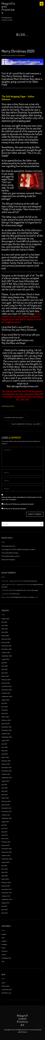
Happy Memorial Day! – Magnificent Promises (16, 584)
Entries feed (5, 986)
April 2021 (5, 835)
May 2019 (5, 913)
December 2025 (6, 646)
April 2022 (5, 795)
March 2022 (5, 798)
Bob (23, 55)
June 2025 (5, 666)
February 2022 (6, 801)
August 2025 (5, 659)
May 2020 (5, 872)
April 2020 (5, 876)
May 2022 (5, 791)
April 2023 (5, 754)
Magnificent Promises (8, 8)
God (3, 938)
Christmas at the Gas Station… (14, 417)
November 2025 (7, 649)
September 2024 (7, 696)
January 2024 (6, 723)
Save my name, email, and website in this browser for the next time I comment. (22, 498)
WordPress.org (6, 993)
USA (3, 961)
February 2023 (6, 761)
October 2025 (6, 652)
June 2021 (5, 828)
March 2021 (5, 838)
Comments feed (7, 989)
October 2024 (6, 693)
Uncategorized (6, 958)
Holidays (4, 944)
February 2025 (6, 680)
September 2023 (7, 737)
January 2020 (6, 886)
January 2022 (6, 805)
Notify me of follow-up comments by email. (18, 504)
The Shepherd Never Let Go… (11, 556)
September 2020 (7, 859)
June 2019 (5, 909)
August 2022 (5, 781)
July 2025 (4, 663)
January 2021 (6, 845)
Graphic (4, 941)
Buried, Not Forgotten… (9, 560)
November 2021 (7, 811)
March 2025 (5, 676)
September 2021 (7, 818)
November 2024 (7, 690)
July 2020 (4, 866)
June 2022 (5, 788)
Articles (11, 406)
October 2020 (6, 855)
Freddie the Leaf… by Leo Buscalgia (27, 590)
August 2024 (5, 700)
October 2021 (6, 815)
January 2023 (6, 764)
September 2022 (7, 778)
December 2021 (6, 808)
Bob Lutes (5, 597)
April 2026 (5, 632)
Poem (3, 948)
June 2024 (5, 707)
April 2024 (5, 713)
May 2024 (5, 710)
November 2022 (7, 771)
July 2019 (4, 906)
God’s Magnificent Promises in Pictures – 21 (24, 597)
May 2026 (5, 629)
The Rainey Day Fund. (8, 546)
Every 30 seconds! (31, 581)
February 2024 (6, 720)
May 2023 (5, 751)
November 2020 (7, 852)
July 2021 (4, 825)
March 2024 (5, 717)
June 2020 (5, 869)
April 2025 (5, 673)
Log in (3, 983)
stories (4, 954)
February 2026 (6, 639)
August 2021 (5, 822)
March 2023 (5, 757)
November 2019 (7, 893)
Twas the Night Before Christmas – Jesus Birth (25, 424)
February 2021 (6, 842)
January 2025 (6, 683)
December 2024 (6, 686)
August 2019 (5, 903)
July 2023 (4, 744)
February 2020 (6, 882)
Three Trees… (16, 594)
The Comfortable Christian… (10, 553)
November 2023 (7, 730)
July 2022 (4, 784)
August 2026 (5, 619)
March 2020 (5, 879)
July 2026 (4, 622)
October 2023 (6, 734)
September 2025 (7, 656)
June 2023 (5, 747)
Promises (5, 951)
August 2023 (5, 740)
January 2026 (6, 642)
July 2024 (4, 703)
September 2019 (7, 899)
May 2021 (5, 832)
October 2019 (6, 896)
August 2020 (5, 862)
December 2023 (6, 727)
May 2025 (5, 669)
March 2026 (5, 636)
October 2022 (6, 774)
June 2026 (5, 625)
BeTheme (24, 1032)
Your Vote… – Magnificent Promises (12, 581)
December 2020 (6, 849)
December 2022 (6, 767)
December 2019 (6, 889)
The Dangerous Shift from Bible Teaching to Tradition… (19, 549)
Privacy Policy (33, 1030)
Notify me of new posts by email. (14, 509)
